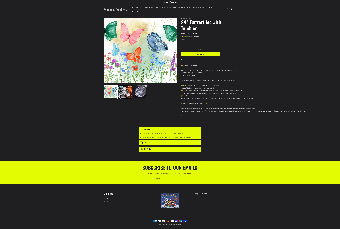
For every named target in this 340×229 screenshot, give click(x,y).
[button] (228, 9)
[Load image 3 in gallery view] (140, 92)
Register (106, 201)
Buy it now (200, 54)
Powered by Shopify (176, 224)
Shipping (183, 36)
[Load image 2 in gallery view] (125, 92)
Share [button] (185, 115)
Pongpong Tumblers (167, 224)
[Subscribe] (184, 179)
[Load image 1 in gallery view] (110, 92)
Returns (106, 198)
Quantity (183, 39)
